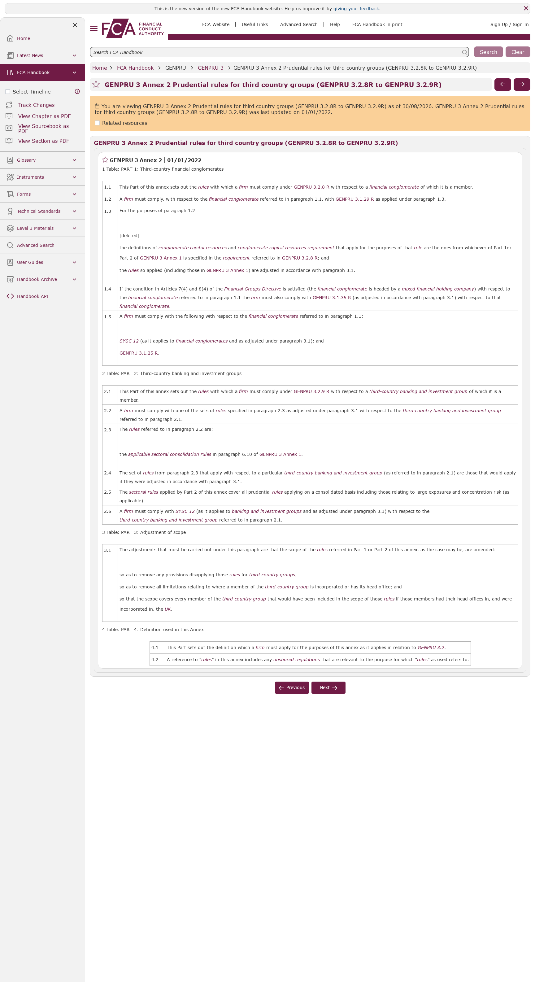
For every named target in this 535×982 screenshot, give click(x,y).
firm (243, 187)
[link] (133, 28)
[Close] (526, 8)
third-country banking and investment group (418, 391)
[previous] (502, 84)
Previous (295, 687)
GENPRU (175, 68)
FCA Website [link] (215, 24)
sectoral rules (143, 492)
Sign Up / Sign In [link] (509, 24)
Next (325, 687)
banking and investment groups (267, 511)
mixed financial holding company (438, 289)
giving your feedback (356, 8)
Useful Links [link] (255, 24)
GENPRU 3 (210, 68)
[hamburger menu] (94, 29)
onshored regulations (296, 659)
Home (99, 68)
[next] (522, 84)
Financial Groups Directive (252, 289)
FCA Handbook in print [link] (377, 24)
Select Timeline (32, 91)
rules (203, 187)
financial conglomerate (394, 187)
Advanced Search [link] (299, 24)
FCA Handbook (135, 68)
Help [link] (335, 24)
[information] (77, 91)
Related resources (124, 123)
